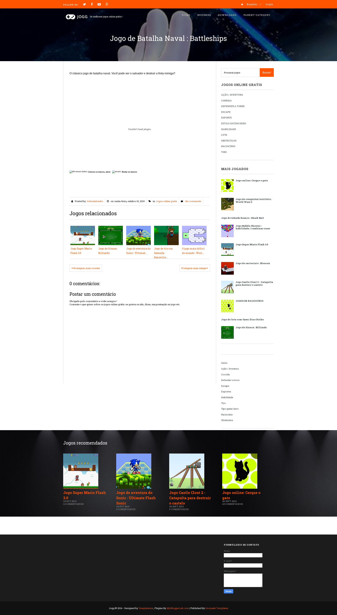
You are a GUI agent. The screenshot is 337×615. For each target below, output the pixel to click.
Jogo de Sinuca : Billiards (251, 327)
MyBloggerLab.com (178, 608)
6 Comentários (179, 509)
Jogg (82, 16)
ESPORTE (226, 117)
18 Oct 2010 (69, 501)
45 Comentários (232, 504)
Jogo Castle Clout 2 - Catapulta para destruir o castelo (254, 283)
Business (204, 15)
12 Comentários (73, 504)
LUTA (224, 134)
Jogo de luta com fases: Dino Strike (242, 319)
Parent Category (256, 15)
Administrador (95, 201)
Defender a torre (230, 380)
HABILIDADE (228, 129)
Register (252, 4)
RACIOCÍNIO (228, 146)
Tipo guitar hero (230, 408)
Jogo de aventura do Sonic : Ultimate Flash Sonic (136, 497)
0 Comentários (126, 509)
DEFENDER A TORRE (233, 106)
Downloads (227, 15)
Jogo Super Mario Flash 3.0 (252, 244)
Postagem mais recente (87, 268)
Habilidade (227, 397)
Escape (225, 385)
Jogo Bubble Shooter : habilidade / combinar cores (253, 227)
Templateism (146, 608)
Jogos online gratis (166, 201)
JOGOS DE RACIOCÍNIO (249, 300)
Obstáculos (227, 420)
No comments (193, 201)
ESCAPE (226, 112)
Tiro (223, 403)
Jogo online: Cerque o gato (252, 180)
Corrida (225, 374)
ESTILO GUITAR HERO (233, 123)
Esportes (226, 391)
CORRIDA (226, 100)
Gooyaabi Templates (217, 608)
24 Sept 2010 (176, 506)
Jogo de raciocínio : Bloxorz (253, 263)
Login (269, 4)
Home (186, 15)
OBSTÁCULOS (228, 140)
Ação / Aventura (230, 368)
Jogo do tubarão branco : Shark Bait (242, 217)
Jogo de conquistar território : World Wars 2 (254, 200)
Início (224, 362)
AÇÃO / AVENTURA (232, 94)
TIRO (224, 152)
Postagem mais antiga (193, 268)
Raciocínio (227, 414)
